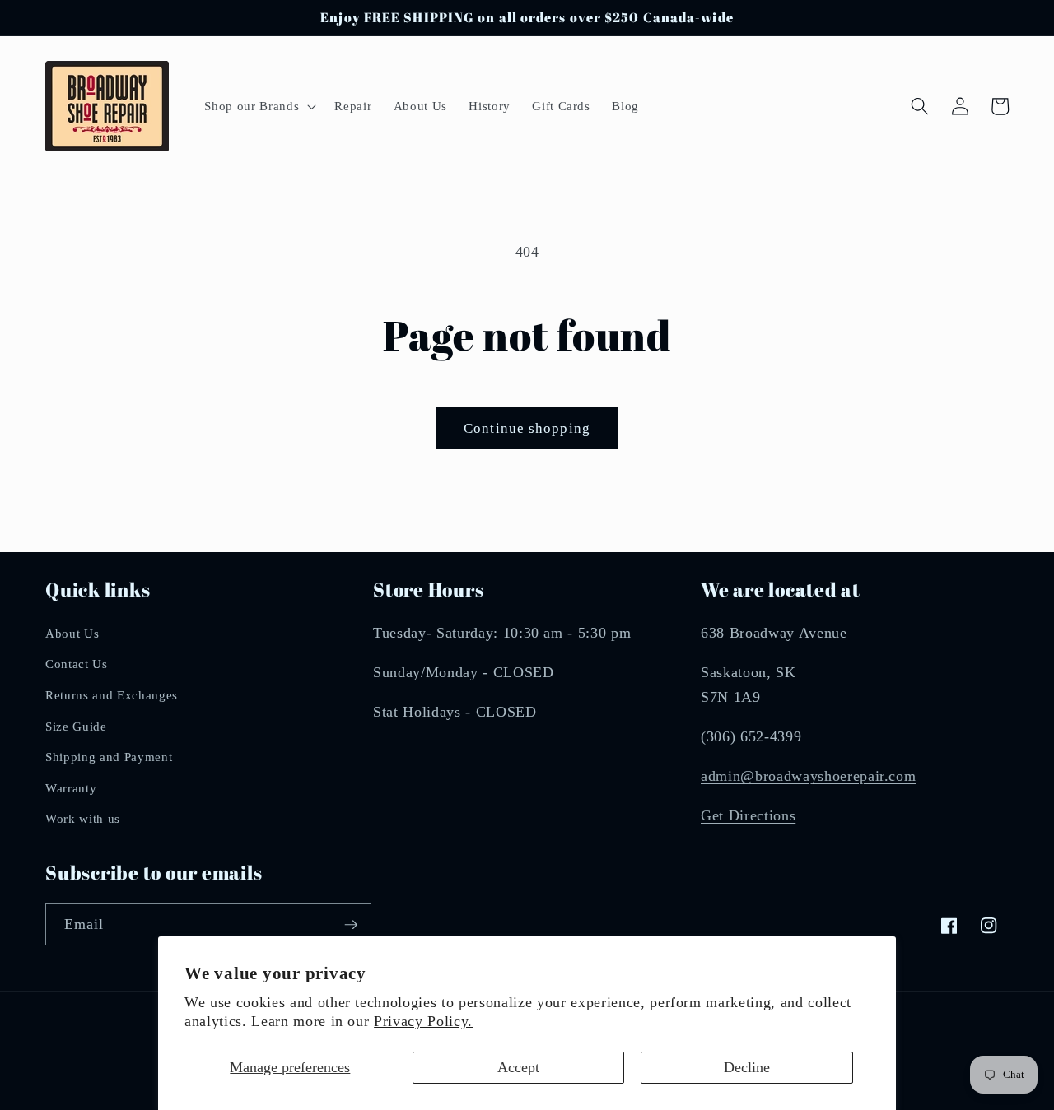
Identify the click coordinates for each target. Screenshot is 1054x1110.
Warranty (70, 788)
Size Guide (76, 726)
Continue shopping (527, 428)
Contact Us (76, 664)
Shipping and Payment (108, 757)
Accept (518, 1067)
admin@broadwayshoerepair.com (808, 776)
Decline (747, 1067)
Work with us (82, 818)
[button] (259, 106)
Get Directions (748, 815)
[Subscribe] (351, 924)
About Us (72, 633)
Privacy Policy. (423, 1021)
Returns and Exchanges (111, 695)
